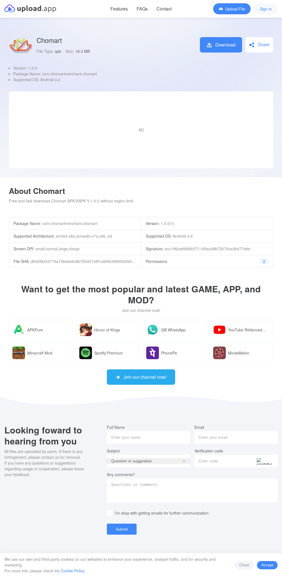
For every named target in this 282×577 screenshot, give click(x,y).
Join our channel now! (144, 377)
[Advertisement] (141, 129)
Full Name (116, 427)
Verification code (208, 451)
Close (244, 565)
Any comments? (121, 474)
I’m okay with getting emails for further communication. (162, 513)
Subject (113, 451)
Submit (122, 529)
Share (264, 44)
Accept (267, 565)
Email (199, 427)
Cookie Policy (72, 570)
